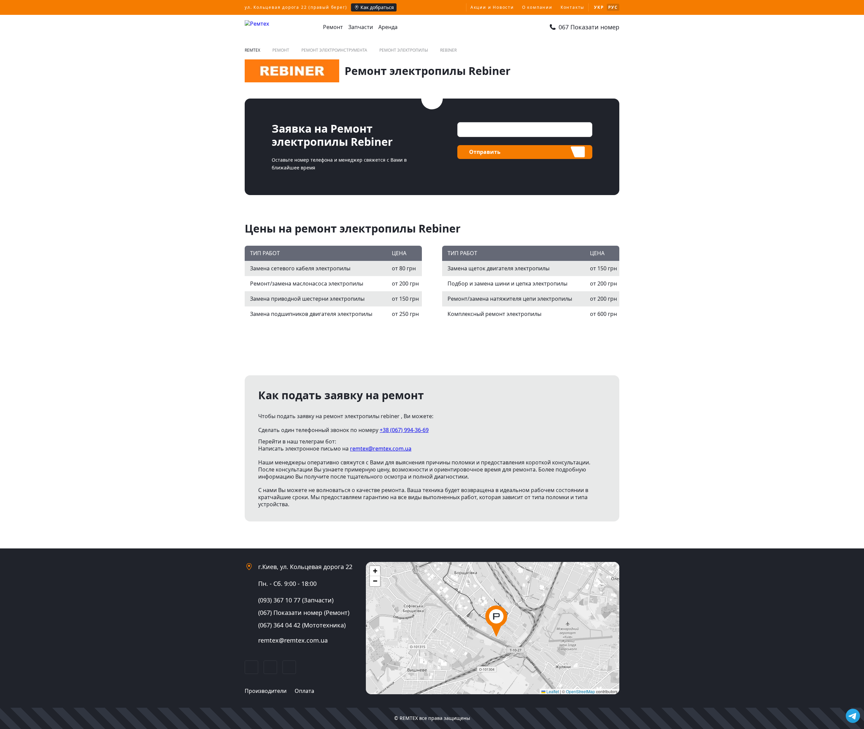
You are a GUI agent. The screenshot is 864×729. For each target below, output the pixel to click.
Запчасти (360, 27)
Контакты (572, 7)
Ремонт (333, 27)
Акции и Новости (492, 7)
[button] (496, 621)
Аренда (388, 27)
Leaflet (552, 691)
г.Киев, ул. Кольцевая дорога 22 (305, 567)
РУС (613, 7)
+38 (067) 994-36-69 (404, 430)
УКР (599, 7)
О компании (537, 7)
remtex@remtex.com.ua (380, 448)
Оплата (304, 691)
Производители (266, 691)
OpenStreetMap (580, 691)
